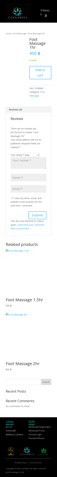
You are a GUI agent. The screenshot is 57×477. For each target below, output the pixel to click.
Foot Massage (19, 33)
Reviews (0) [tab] (15, 109)
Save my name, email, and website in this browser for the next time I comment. (26, 202)
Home (8, 33)
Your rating (17, 154)
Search (46, 381)
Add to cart (40, 72)
